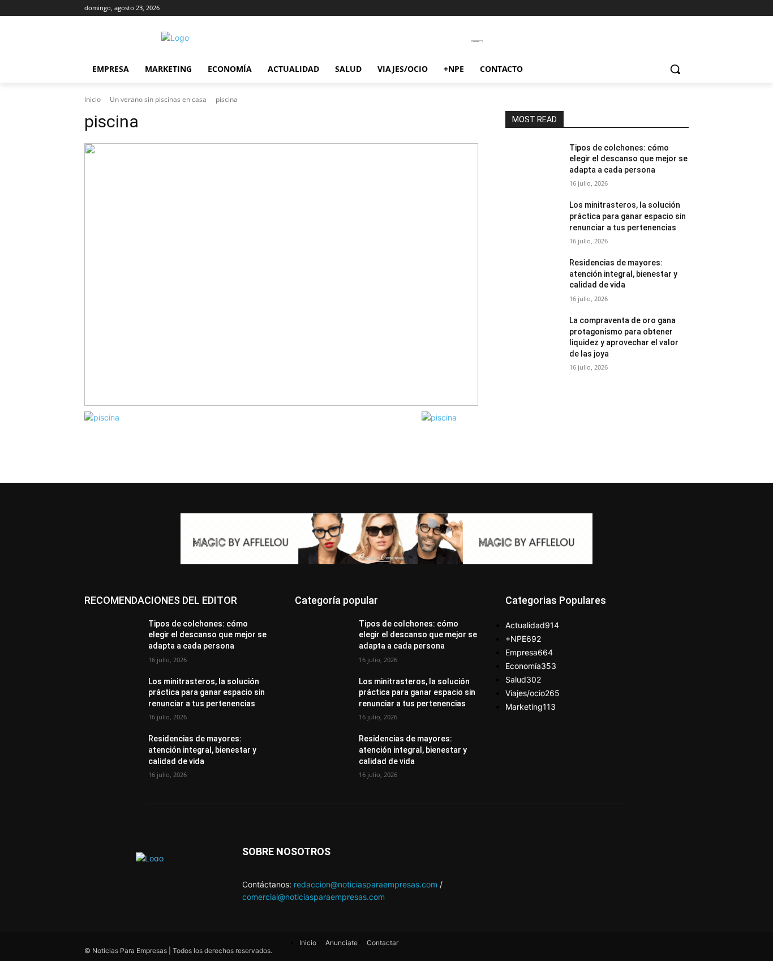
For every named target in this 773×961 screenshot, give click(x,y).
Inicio (92, 99)
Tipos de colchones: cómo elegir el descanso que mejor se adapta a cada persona (628, 158)
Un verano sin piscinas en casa (158, 99)
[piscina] (281, 274)
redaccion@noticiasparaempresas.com (365, 884)
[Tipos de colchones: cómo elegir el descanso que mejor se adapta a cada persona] (532, 162)
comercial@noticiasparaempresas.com (313, 897)
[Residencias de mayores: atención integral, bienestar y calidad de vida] (532, 277)
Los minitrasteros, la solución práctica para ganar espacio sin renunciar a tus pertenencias (627, 215)
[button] (675, 69)
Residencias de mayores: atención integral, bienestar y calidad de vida (623, 273)
